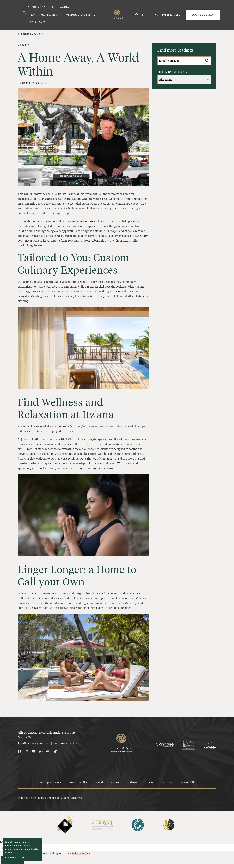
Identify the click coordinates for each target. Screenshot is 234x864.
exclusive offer (32, 213)
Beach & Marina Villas (44, 14)
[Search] (207, 60)
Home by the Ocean (121, 603)
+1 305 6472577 (67, 743)
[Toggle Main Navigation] (16, 14)
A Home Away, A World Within (78, 64)
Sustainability (78, 782)
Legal (99, 782)
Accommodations (40, 7)
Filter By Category (172, 72)
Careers (116, 782)
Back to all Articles (32, 33)
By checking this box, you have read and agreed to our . (47, 853)
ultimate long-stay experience (40, 198)
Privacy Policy (81, 853)
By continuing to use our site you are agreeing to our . (21, 847)
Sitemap (135, 782)
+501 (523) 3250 (40, 743)
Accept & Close (14, 857)
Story (24, 44)
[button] (24, 12)
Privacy (168, 782)
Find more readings (175, 50)
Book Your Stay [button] (206, 15)
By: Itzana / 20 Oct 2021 (32, 83)
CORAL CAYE (37, 22)
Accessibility (189, 782)
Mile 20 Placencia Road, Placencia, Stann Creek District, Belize (47, 735)
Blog (151, 782)
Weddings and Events (80, 14)
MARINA (64, 7)
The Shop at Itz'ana (49, 782)
